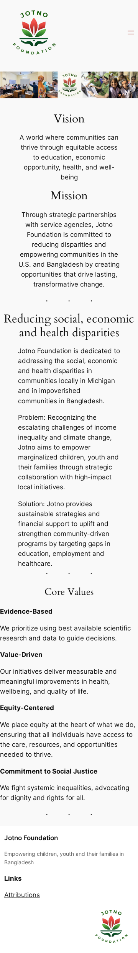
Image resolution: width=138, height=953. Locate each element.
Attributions (22, 895)
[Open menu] (130, 32)
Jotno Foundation (31, 838)
